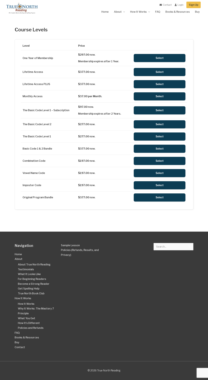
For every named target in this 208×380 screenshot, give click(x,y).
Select (160, 57)
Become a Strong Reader (33, 283)
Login (180, 4)
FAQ (157, 11)
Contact (167, 4)
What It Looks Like (29, 274)
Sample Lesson (70, 245)
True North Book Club (31, 293)
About (118, 11)
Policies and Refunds (31, 327)
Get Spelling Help (28, 288)
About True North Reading (34, 264)
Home (105, 11)
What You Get (26, 318)
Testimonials (26, 269)
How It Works (138, 11)
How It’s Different (29, 323)
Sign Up (193, 4)
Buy (197, 11)
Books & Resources (177, 11)
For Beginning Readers (32, 279)
